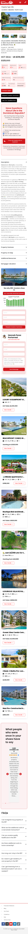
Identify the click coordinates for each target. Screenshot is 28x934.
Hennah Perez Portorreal (14, 336)
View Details (7, 410)
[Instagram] (7, 924)
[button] (20, 2)
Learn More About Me (14, 339)
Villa (12, 7)
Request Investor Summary (14, 327)
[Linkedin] (14, 924)
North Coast (19, 10)
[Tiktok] (18, 924)
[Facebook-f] (3, 924)
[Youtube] (11, 924)
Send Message (14, 369)
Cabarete (11, 10)
